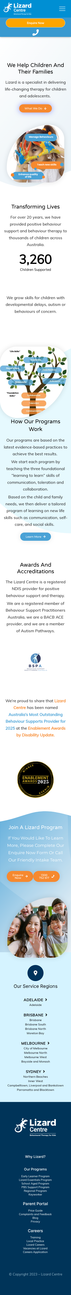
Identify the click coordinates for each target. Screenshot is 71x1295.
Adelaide (35, 1005)
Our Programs (35, 1169)
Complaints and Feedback (35, 1214)
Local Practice (35, 1241)
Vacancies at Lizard (35, 1248)
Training (35, 1237)
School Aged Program (35, 1183)
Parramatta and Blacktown (35, 1090)
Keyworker (35, 1194)
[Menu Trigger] (62, 9)
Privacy (35, 1221)
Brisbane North (35, 1029)
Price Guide (35, 1210)
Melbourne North (35, 1052)
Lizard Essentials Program (35, 1180)
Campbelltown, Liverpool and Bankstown (35, 1085)
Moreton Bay (35, 1033)
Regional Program (35, 1191)
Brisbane (35, 1020)
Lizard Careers (35, 1244)
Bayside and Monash (35, 1061)
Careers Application (35, 1252)
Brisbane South (35, 1024)
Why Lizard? (35, 1157)
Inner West (35, 1081)
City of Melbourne (36, 1048)
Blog (35, 1218)
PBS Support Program (35, 1187)
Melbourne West (35, 1057)
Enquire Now (35, 23)
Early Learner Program (35, 1176)
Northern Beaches (35, 1076)
